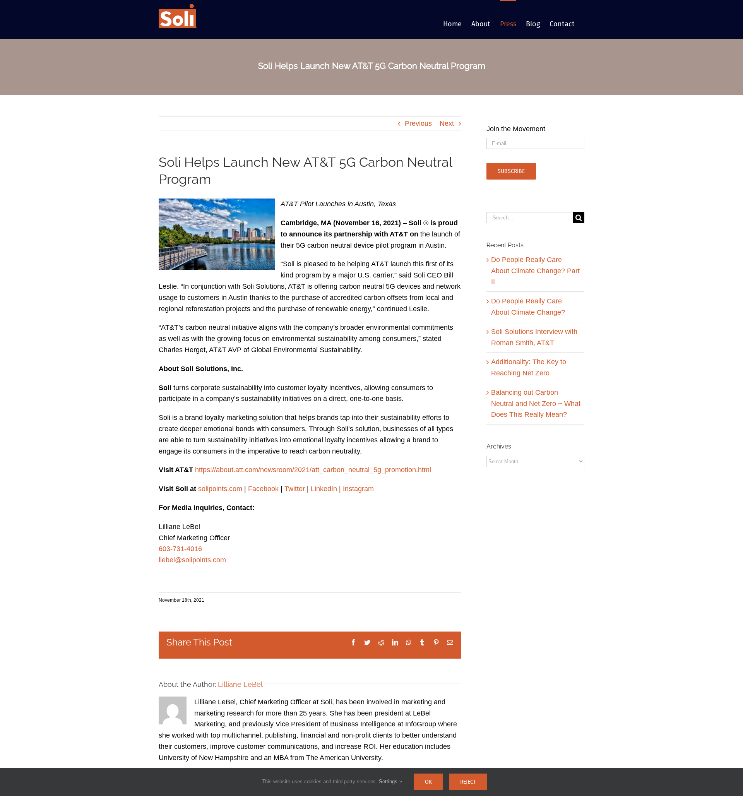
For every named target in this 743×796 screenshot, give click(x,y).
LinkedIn (324, 489)
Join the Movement (515, 129)
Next (447, 123)
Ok (428, 782)
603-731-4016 (180, 549)
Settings (389, 781)
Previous (418, 123)
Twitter (294, 489)
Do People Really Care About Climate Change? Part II (535, 271)
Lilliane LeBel (240, 684)
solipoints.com (220, 489)
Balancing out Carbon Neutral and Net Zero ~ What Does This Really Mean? (535, 404)
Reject (468, 782)
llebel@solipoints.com (192, 560)
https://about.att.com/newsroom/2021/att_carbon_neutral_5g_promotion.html (313, 470)
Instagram (358, 489)
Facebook (263, 489)
